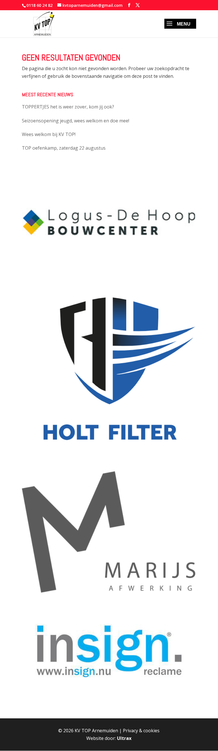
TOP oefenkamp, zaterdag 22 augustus (64, 148)
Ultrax (124, 738)
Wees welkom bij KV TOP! (49, 134)
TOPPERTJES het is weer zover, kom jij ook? (68, 107)
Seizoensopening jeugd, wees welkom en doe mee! (75, 121)
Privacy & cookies (141, 730)
